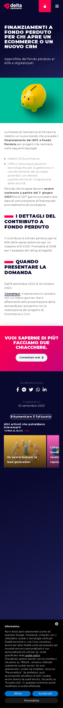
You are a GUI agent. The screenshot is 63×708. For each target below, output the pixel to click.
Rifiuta (17, 693)
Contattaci (12, 293)
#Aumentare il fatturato (30, 416)
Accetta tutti (45, 693)
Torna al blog (13, 431)
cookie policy (32, 655)
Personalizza (31, 700)
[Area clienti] (45, 6)
